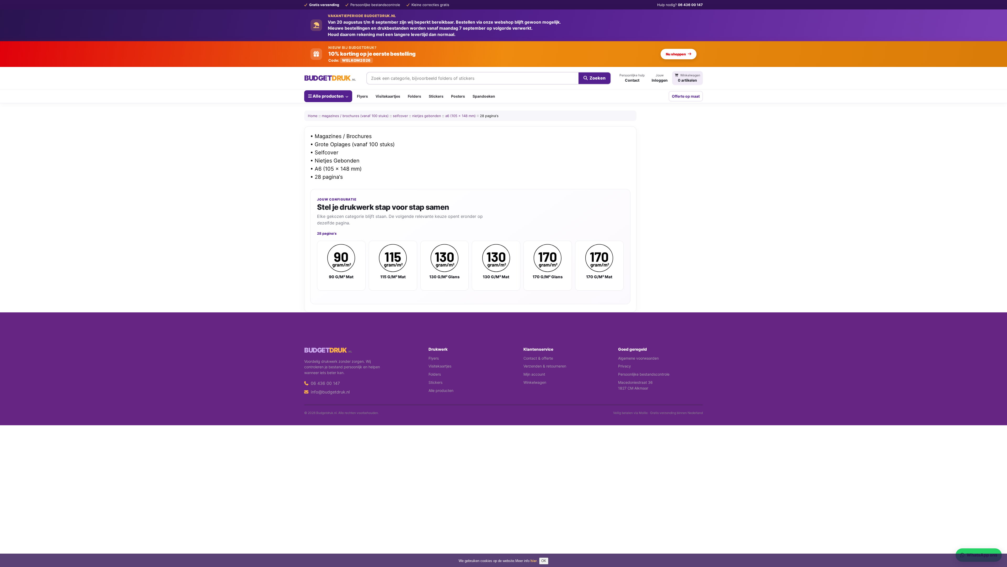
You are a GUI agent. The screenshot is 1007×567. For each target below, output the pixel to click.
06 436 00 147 (324, 383)
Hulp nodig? (680, 5)
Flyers (362, 96)
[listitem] (341, 266)
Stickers (436, 96)
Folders (414, 96)
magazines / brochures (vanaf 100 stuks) (355, 116)
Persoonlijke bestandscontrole (643, 374)
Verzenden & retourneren (544, 366)
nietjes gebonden (426, 116)
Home (313, 116)
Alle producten (328, 96)
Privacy (624, 366)
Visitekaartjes (388, 96)
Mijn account (534, 374)
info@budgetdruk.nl (329, 392)
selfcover (400, 116)
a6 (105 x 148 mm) (460, 116)
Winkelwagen (534, 382)
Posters (458, 96)
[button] (995, 542)
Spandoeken (484, 96)
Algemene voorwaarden (638, 358)
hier (534, 561)
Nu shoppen (676, 54)
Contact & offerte (538, 358)
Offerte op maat (686, 96)
